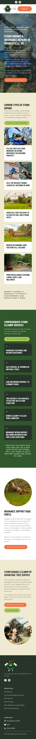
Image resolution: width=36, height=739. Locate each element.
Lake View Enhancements (11, 708)
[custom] (20, 2)
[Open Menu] (14, 8)
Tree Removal (8, 692)
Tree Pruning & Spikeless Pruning (14, 695)
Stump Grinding (8, 702)
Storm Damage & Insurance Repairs (14, 705)
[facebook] (16, 2)
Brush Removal (8, 698)
